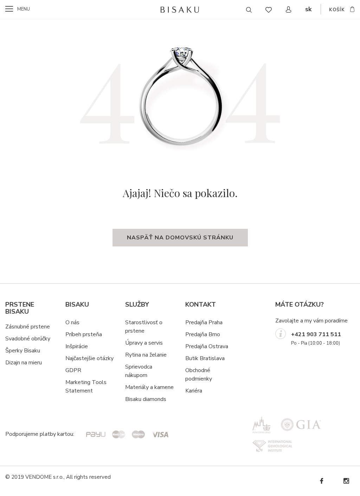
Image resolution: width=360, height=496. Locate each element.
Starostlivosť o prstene (143, 327)
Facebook (321, 481)
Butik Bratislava (205, 358)
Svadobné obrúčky (27, 339)
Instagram (346, 481)
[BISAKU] (180, 9)
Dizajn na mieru (23, 362)
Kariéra (193, 391)
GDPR (73, 370)
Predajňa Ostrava (206, 346)
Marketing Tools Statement (86, 386)
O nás (72, 322)
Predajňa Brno (202, 334)
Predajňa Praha (204, 322)
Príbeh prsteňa (83, 334)
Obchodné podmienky (198, 374)
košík (337, 10)
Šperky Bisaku (22, 350)
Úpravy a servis (144, 343)
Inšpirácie (76, 346)
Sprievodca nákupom (138, 371)
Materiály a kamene (149, 387)
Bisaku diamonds (145, 399)
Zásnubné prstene (27, 327)
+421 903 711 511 (316, 334)
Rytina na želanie (146, 355)
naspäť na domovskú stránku (180, 237)
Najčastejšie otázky (89, 358)
